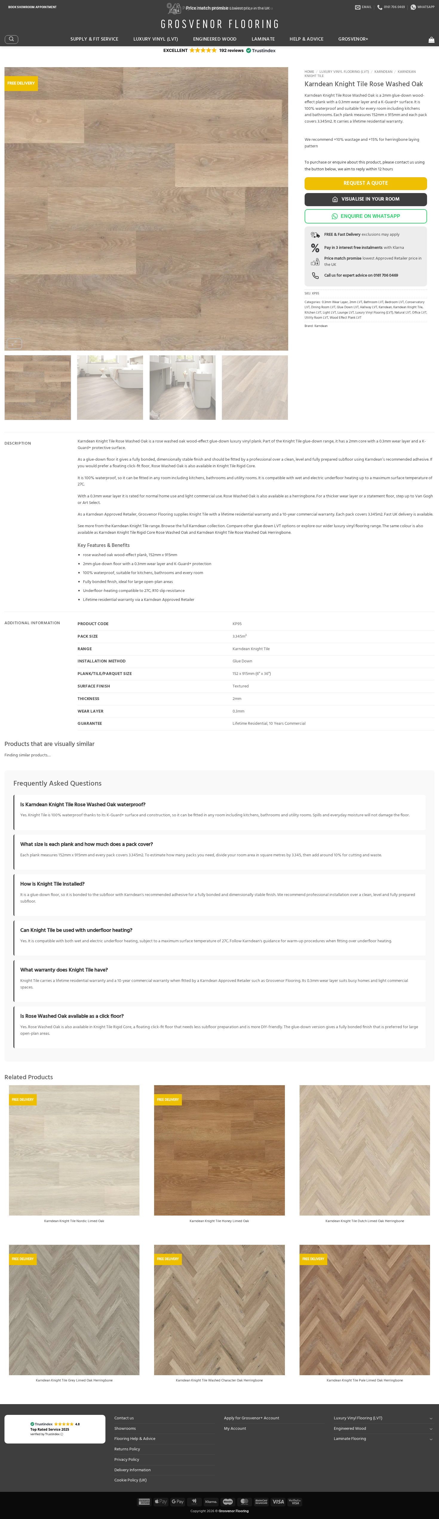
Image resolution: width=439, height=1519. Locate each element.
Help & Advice (306, 39)
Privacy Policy (126, 1460)
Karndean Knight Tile (408, 307)
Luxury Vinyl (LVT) (155, 39)
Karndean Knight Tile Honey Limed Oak (219, 1221)
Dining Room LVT (323, 307)
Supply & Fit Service (94, 39)
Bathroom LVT (373, 302)
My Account (235, 1429)
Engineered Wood (215, 39)
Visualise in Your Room (370, 199)
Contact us (124, 1418)
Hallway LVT (368, 307)
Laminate (263, 39)
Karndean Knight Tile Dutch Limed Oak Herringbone (365, 1221)
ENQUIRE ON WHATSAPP (370, 216)
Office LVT (419, 312)
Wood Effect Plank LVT (345, 317)
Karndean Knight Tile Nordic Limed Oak (74, 1221)
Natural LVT (403, 312)
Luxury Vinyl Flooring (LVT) (344, 72)
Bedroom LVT (394, 302)
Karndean (383, 72)
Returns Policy (127, 1449)
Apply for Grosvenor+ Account (251, 1418)
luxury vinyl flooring (351, 526)
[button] (11, 39)
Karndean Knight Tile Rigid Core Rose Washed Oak (143, 533)
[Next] (275, 209)
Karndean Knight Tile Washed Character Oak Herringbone (219, 1380)
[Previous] (17, 209)
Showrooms (125, 1429)
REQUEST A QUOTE (366, 183)
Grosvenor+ (353, 39)
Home (309, 72)
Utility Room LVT (316, 317)
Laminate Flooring (350, 1439)
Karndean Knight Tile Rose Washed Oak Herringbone (244, 533)
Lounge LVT (345, 312)
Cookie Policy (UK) (130, 1480)
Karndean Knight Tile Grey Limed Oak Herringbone (74, 1380)
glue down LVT (267, 526)
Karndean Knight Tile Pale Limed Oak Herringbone (365, 1380)
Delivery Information (132, 1470)
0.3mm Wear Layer (335, 302)
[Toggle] (431, 1418)
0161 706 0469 (386, 275)
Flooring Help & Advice (134, 1439)
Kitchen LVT (313, 312)
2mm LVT (355, 302)
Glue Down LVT (348, 307)
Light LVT (329, 312)
